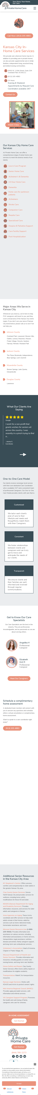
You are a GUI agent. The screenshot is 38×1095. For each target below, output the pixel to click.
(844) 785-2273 (19, 1052)
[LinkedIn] (24, 1056)
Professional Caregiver (24, 646)
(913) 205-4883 (14, 76)
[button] (35, 1064)
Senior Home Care (16, 171)
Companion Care (15, 210)
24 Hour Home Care (17, 182)
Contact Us (10, 94)
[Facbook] (13, 1056)
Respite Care (14, 215)
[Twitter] (17, 1056)
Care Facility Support (17, 231)
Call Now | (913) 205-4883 (19, 36)
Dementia (13, 187)
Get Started (19, 1021)
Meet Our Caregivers (19, 678)
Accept (19, 1084)
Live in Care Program (17, 166)
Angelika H (24, 642)
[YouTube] (21, 1056)
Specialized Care (16, 220)
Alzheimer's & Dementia (19, 176)
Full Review (9, 444)
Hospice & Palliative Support (21, 226)
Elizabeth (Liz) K (23, 660)
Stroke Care (14, 204)
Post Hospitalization (17, 236)
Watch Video (13, 125)
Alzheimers (13, 199)
